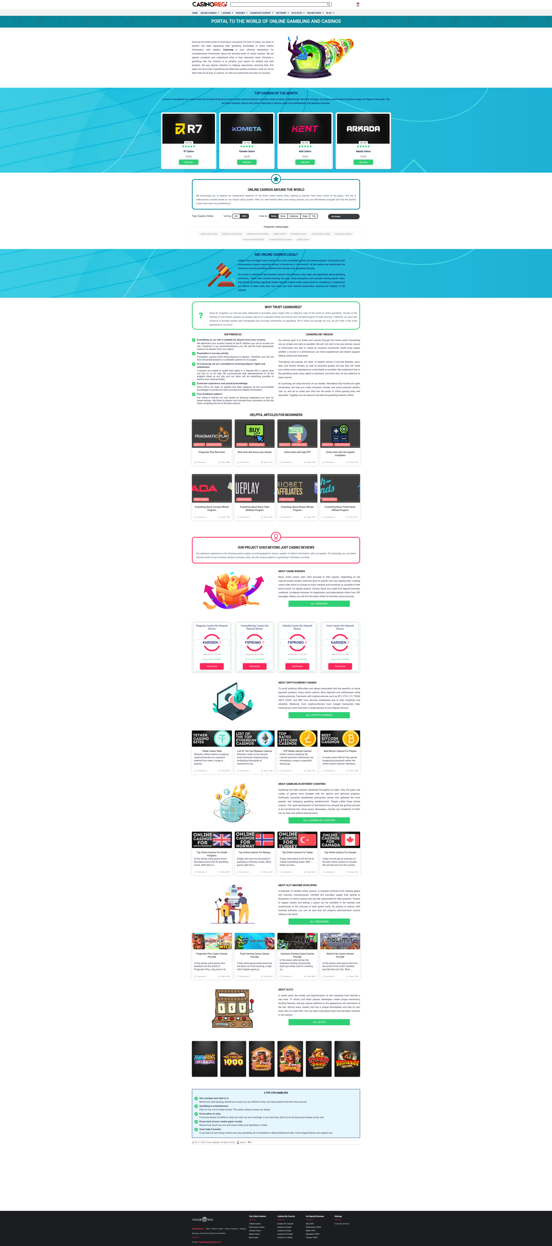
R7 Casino (189, 151)
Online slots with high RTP (297, 452)
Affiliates (296, 13)
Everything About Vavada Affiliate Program (212, 508)
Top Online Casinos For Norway (255, 852)
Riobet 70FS (310, 1231)
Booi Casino (253, 1238)
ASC (236, 216)
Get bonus (212, 666)
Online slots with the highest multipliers (340, 454)
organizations (309, 1132)
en (358, 6)
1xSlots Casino (255, 1224)
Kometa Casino (247, 151)
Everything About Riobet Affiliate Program (297, 508)
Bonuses (240, 13)
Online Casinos (208, 13)
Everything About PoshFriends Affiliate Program (340, 508)
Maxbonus (294, 216)
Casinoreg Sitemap (342, 1224)
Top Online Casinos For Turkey (297, 852)
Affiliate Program (201, 499)
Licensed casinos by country (280, 239)
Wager (305, 216)
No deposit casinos (299, 234)
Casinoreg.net (197, 1229)
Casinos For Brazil (284, 1227)
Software (281, 13)
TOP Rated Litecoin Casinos (297, 751)
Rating (273, 216)
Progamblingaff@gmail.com (209, 1242)
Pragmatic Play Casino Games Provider (211, 955)
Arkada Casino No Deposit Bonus (297, 627)
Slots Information (214, 445)
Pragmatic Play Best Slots (212, 452)
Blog (329, 13)
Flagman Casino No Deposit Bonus (212, 627)
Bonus (283, 216)
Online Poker (314, 13)
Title (314, 216)
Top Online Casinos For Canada (340, 852)
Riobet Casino (254, 1234)
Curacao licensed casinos (253, 239)
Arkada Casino (363, 151)
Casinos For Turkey (284, 1238)
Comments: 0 (202, 462)
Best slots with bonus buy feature (255, 452)
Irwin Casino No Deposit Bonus (340, 627)
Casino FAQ (199, 445)
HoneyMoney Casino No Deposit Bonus (255, 627)
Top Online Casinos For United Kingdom (212, 854)
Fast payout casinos (343, 234)
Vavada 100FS (311, 1238)
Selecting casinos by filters (258, 234)
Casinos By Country (260, 13)
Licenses (226, 13)
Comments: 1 (202, 517)
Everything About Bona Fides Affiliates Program (254, 508)
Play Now (188, 162)
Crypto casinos (303, 239)
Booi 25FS (310, 1224)
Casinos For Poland (285, 1234)
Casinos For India (284, 1231)
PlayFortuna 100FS (313, 1227)
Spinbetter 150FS (312, 1234)
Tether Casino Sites (212, 751)
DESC (244, 216)
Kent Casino (305, 151)
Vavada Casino (255, 1231)
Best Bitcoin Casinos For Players (340, 751)
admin (243, 1142)
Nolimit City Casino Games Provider (340, 955)
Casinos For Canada (285, 1224)
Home (195, 13)
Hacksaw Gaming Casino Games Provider (297, 955)
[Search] (328, 4)
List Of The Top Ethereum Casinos (254, 751)
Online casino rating (209, 234)
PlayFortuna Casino (256, 1227)
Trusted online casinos (321, 234)
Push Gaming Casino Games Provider (254, 955)
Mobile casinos (280, 234)
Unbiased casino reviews (232, 234)
